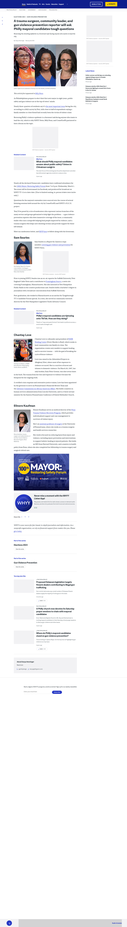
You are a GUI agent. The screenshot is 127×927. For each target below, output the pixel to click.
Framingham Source (53, 281)
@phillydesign (23, 669)
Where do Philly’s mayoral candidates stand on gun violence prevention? (53, 634)
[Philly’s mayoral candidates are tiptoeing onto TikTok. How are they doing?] (24, 319)
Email (28, 516)
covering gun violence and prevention (55, 245)
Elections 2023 (19, 17)
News (24, 4)
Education (54, 4)
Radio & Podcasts (32, 4)
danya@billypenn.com (36, 669)
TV (40, 4)
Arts (43, 4)
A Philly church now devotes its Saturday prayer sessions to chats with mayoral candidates (55, 611)
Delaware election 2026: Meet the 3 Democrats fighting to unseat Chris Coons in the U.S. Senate (98, 88)
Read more (20, 665)
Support (61, 4)
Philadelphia (53, 10)
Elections (22, 10)
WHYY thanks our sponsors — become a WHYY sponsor (43, 149)
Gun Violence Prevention (37, 17)
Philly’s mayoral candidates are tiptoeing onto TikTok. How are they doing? (55, 317)
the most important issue (55, 106)
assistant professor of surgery (51, 424)
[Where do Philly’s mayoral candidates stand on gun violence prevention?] (24, 640)
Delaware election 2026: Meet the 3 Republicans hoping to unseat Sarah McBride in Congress (96, 99)
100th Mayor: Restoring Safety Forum (31, 186)
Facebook (21, 516)
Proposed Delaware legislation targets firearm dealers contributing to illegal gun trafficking (55, 585)
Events (48, 4)
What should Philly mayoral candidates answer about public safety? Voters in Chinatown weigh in (54, 164)
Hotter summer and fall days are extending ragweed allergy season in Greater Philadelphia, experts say (98, 77)
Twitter (25, 516)
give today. (18, 531)
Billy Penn (39, 93)
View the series (20, 549)
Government (32, 10)
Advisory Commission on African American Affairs (36, 389)
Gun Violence (42, 10)
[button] (9, 923)
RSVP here (43, 231)
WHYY (11, 4)
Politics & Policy (12, 10)
